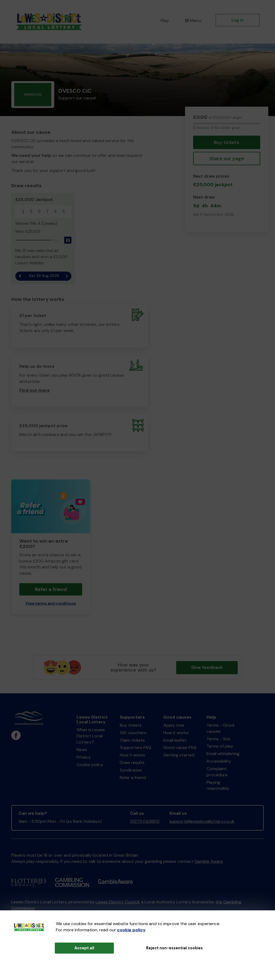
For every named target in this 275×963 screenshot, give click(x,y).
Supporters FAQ (135, 747)
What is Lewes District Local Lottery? (91, 736)
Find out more (34, 390)
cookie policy (131, 930)
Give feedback (207, 667)
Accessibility (219, 761)
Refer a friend (133, 777)
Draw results (132, 762)
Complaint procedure (217, 772)
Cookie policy (90, 764)
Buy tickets (226, 142)
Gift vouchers (133, 732)
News (82, 749)
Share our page (226, 158)
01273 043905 (145, 821)
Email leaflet (175, 740)
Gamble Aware (208, 861)
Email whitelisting (223, 753)
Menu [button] (195, 20)
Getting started (178, 755)
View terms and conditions (51, 603)
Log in (237, 20)
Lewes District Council (117, 902)
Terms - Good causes (220, 728)
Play (165, 20)
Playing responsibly (218, 785)
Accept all (84, 948)
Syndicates (131, 770)
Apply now (173, 725)
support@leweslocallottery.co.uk (201, 821)
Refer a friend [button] (51, 589)
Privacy (84, 757)
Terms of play (220, 746)
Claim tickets (132, 740)
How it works (132, 755)
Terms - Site (218, 739)
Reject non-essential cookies (174, 948)
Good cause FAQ (179, 747)
